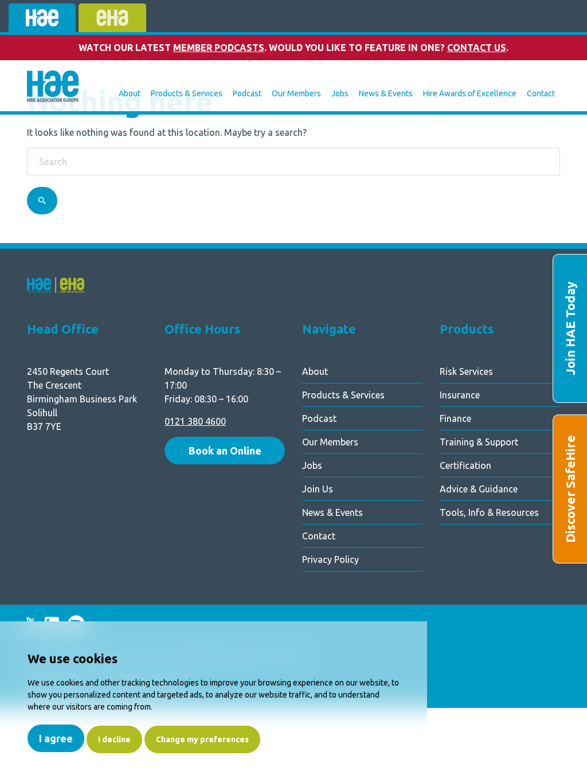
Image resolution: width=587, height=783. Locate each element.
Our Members (296, 93)
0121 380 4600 (195, 421)
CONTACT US (476, 47)
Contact (541, 93)
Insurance (460, 395)
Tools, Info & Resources (489, 512)
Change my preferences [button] (202, 739)
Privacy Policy (330, 559)
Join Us (317, 489)
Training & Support (479, 442)
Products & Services (186, 93)
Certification (465, 465)
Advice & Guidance (479, 489)
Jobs (340, 93)
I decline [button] (114, 739)
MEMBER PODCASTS (218, 47)
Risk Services (466, 371)
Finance (455, 418)
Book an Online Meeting (225, 454)
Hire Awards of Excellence (469, 93)
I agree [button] (56, 738)
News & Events (386, 93)
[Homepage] (53, 88)
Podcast (247, 93)
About (129, 93)
